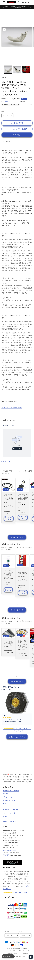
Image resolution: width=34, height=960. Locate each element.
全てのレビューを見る (17, 737)
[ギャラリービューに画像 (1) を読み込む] (8, 69)
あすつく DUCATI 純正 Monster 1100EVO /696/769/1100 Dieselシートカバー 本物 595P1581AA (8, 644)
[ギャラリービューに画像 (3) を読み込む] (26, 69)
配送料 (6, 101)
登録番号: (6, 855)
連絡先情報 (25, 953)
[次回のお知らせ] (31, 7)
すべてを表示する (17, 537)
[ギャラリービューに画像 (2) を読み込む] (17, 69)
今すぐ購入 (17, 135)
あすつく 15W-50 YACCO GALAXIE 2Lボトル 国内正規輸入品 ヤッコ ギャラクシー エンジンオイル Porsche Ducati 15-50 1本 (23, 573)
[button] (4, 2)
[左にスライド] (2, 70)
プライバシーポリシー (24, 950)
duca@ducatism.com (10, 850)
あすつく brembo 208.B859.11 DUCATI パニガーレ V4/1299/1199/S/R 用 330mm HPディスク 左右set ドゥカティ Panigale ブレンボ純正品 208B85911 (22, 645)
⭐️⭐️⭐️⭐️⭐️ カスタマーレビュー (15, 892)
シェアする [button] (6, 461)
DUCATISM (13, 948)
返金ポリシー (13, 950)
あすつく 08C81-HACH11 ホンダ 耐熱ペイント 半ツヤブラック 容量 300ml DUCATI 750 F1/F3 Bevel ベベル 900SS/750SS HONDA (8, 574)
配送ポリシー (17, 953)
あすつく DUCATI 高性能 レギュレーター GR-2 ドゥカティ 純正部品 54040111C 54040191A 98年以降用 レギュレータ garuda (23, 497)
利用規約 (10, 953)
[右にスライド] (32, 70)
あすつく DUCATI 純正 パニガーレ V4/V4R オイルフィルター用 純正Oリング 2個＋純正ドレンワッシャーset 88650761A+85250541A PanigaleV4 (9, 498)
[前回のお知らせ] (3, 7)
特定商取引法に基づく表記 (18, 956)
